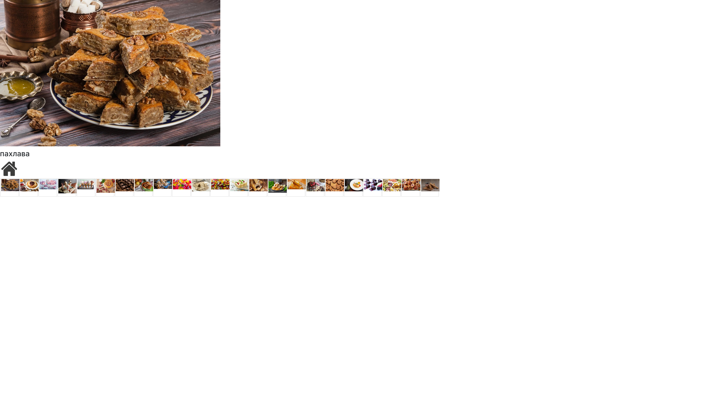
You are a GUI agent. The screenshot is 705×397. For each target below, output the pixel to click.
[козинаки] (258, 187)
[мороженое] (86, 187)
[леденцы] (181, 187)
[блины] (28, 187)
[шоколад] (124, 187)
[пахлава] (9, 187)
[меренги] (48, 187)
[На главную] (9, 168)
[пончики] (277, 187)
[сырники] (353, 187)
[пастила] (372, 187)
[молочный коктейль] (67, 187)
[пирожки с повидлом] (143, 187)
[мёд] (296, 187)
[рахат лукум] (391, 187)
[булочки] (410, 187)
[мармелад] (219, 187)
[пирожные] (238, 187)
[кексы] (162, 187)
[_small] (429, 187)
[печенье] (334, 187)
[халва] (200, 187)
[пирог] (105, 187)
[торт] (315, 187)
